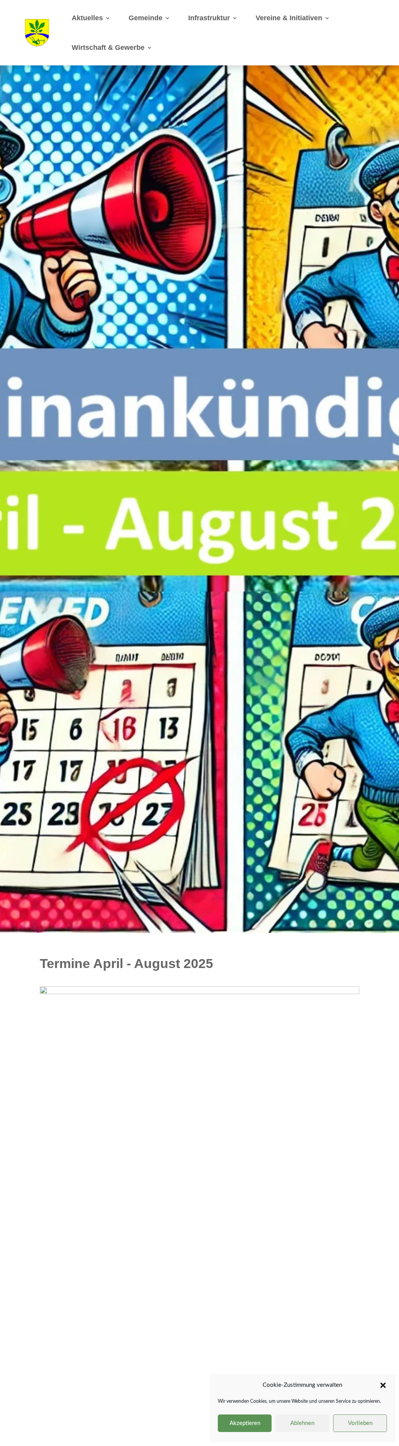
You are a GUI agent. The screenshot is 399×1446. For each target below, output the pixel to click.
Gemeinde (145, 18)
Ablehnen (302, 1423)
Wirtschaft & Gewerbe (108, 47)
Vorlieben (360, 1423)
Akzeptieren (245, 1423)
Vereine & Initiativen (289, 18)
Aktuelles (87, 18)
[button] (383, 1385)
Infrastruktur (209, 18)
